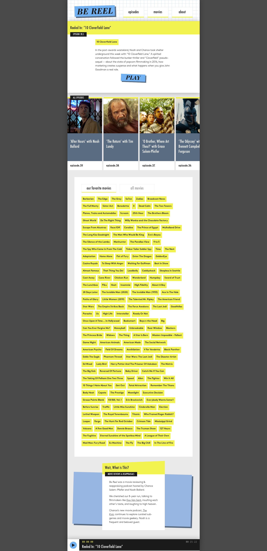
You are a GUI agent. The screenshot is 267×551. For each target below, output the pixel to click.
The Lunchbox (90, 285)
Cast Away (89, 278)
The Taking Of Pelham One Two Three (103, 379)
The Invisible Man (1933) (145, 292)
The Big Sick (89, 371)
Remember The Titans (162, 386)
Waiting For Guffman (139, 264)
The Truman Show (146, 429)
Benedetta (123, 206)
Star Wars (88, 307)
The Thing (124, 335)
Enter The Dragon (142, 257)
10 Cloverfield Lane (107, 42)
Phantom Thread (113, 357)
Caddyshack (148, 271)
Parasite (87, 314)
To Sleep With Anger (112, 264)
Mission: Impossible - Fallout (167, 335)
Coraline (128, 228)
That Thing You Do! (113, 271)
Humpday (155, 278)
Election (163, 407)
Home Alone (106, 257)
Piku (104, 285)
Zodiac (139, 199)
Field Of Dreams (114, 350)
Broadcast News (156, 199)
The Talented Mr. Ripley (141, 300)
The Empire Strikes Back (111, 307)
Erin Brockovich (134, 400)
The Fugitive (89, 436)
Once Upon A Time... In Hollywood (101, 321)
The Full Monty (90, 206)
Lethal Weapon (91, 414)
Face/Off (115, 228)
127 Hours (165, 429)
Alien (140, 379)
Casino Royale (90, 264)
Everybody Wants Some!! (160, 400)
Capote (102, 393)
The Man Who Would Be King (128, 235)
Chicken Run (121, 278)
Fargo (97, 422)
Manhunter (120, 242)
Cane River (104, 278)
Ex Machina (115, 443)
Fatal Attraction (137, 386)
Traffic (106, 407)
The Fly (129, 443)
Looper (86, 422)
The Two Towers (163, 206)
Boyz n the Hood (148, 321)
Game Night (89, 343)
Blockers (170, 328)
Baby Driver (131, 371)
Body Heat (88, 393)
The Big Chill (143, 443)
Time (158, 249)
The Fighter (153, 379)
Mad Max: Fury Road (94, 443)
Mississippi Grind (163, 422)
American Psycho (92, 350)
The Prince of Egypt (147, 228)
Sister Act (108, 206)
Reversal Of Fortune (110, 371)
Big (163, 321)
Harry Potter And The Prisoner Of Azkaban (134, 364)
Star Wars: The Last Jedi (139, 357)
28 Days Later (90, 292)
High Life (108, 314)
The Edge (103, 199)
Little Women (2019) (113, 300)
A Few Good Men (104, 429)
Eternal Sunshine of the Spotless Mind (120, 436)
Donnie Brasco (124, 429)
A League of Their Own (157, 436)
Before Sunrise (90, 407)
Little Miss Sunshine (124, 407)
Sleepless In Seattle (170, 271)
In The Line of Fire (163, 443)
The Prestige (117, 393)
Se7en (129, 199)
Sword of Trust (172, 278)
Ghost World (89, 221)
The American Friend (169, 300)
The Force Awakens (138, 307)
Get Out (120, 386)
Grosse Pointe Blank (93, 400)
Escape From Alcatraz (94, 228)
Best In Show (161, 264)
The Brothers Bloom (158, 213)
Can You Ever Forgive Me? (96, 328)
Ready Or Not (140, 314)
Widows (110, 335)
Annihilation (133, 350)
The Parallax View (139, 242)
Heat (113, 285)
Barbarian (88, 199)
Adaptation (89, 257)
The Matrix (167, 364)
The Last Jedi (160, 307)
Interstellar (123, 314)
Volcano (87, 429)
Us (97, 314)
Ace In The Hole (170, 292)
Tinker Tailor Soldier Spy (138, 249)
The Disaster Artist (166, 357)
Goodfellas (176, 307)
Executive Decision (153, 393)
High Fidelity (141, 285)
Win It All (169, 379)
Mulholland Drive (171, 228)
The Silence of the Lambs (96, 242)
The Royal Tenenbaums (115, 414)
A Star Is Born (141, 335)
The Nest (169, 249)
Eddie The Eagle (91, 357)
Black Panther (172, 350)
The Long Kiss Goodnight (96, 235)
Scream (124, 213)
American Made (132, 343)
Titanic (136, 414)
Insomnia (125, 285)
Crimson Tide (144, 422)
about (182, 11)
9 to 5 (157, 242)
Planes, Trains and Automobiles (99, 213)
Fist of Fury (122, 257)
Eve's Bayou (154, 235)
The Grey (116, 199)
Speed (130, 379)
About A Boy (158, 285)
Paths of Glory (90, 300)
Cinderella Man (147, 407)
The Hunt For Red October (119, 422)
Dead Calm (144, 206)
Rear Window (155, 328)
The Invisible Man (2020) (115, 292)
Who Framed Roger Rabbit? (159, 414)
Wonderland (139, 278)
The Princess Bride (92, 335)
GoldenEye (161, 257)
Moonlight (133, 393)
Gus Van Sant (133, 500)
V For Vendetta (152, 350)
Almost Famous (91, 271)
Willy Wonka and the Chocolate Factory (146, 221)
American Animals (110, 343)
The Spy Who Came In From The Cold (102, 249)
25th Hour (138, 213)
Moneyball (119, 328)
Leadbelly (133, 271)
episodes (133, 11)
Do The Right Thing (110, 221)
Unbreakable (136, 328)
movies (158, 11)
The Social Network (155, 343)
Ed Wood (87, 364)
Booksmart (129, 321)
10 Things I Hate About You (97, 386)
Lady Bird (101, 364)
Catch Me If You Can (153, 371)
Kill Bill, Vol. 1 (115, 400)
